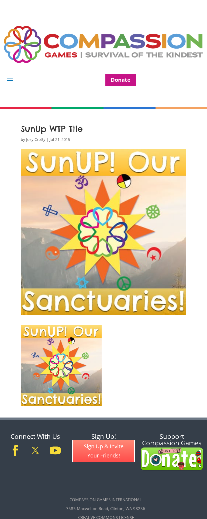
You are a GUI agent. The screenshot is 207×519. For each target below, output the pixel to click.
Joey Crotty (35, 139)
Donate (120, 79)
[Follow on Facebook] (15, 450)
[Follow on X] (35, 450)
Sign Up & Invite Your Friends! (103, 451)
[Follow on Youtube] (55, 450)
